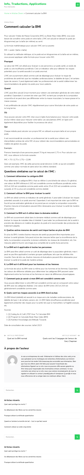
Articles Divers (9, 22)
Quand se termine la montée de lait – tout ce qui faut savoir (25, 421)
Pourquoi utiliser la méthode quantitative (19, 415)
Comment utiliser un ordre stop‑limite (17, 427)
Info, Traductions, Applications (25, 4)
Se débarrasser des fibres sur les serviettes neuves (22, 410)
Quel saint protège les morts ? (15, 404)
